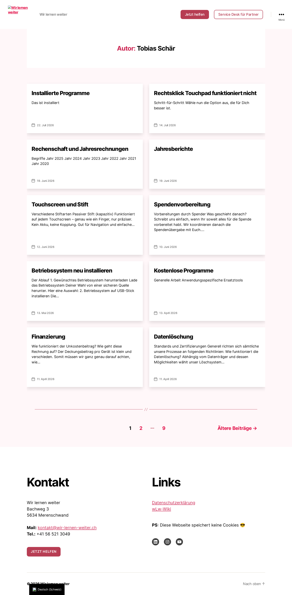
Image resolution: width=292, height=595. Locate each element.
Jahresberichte (173, 148)
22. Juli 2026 (45, 125)
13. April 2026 (168, 313)
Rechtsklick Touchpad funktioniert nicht (205, 93)
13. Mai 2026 (45, 313)
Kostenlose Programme (183, 270)
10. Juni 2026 (168, 246)
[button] (46, 589)
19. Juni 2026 (45, 180)
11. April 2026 (45, 379)
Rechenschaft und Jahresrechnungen (80, 148)
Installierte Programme (60, 93)
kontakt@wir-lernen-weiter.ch (67, 527)
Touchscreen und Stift (60, 204)
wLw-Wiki (161, 508)
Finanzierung (48, 336)
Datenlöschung (173, 336)
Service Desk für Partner (238, 14)
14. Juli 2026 (167, 125)
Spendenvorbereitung (182, 204)
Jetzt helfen (195, 14)
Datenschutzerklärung (173, 502)
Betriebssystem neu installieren (72, 270)
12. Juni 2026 (45, 246)
